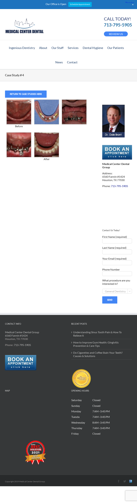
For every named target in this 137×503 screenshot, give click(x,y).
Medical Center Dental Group (22, 332)
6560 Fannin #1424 (16, 335)
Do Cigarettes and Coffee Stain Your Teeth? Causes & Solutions (97, 354)
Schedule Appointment (80, 4)
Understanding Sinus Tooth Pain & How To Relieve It (97, 334)
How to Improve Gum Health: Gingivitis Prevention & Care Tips (96, 344)
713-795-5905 (118, 24)
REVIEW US (116, 34)
